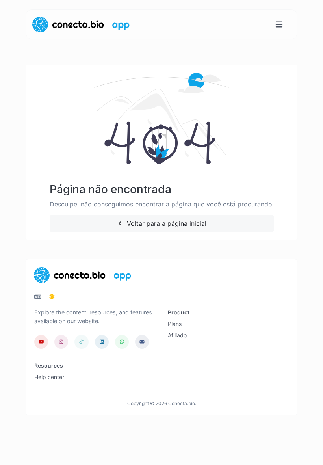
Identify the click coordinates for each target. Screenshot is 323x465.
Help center (49, 377)
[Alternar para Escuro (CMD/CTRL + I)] (52, 297)
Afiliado (177, 335)
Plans (175, 323)
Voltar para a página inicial (165, 223)
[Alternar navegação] (279, 24)
